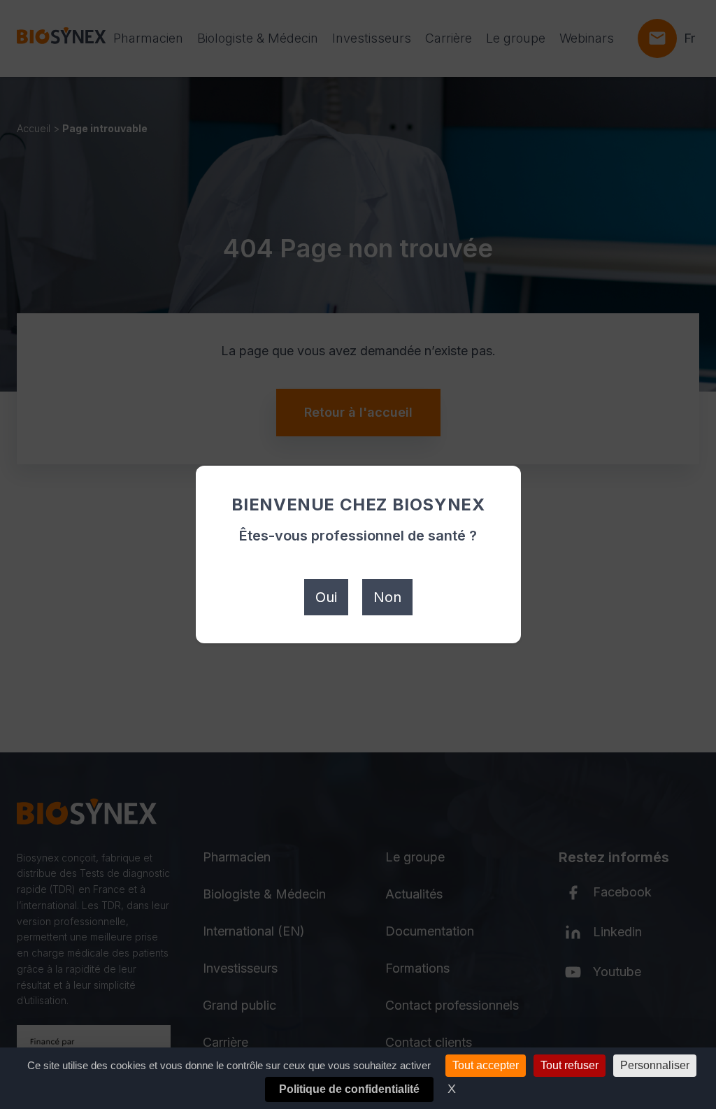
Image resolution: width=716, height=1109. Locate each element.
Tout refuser (569, 1065)
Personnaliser (654, 1065)
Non (387, 597)
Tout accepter (485, 1065)
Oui (326, 597)
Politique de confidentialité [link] (349, 1089)
